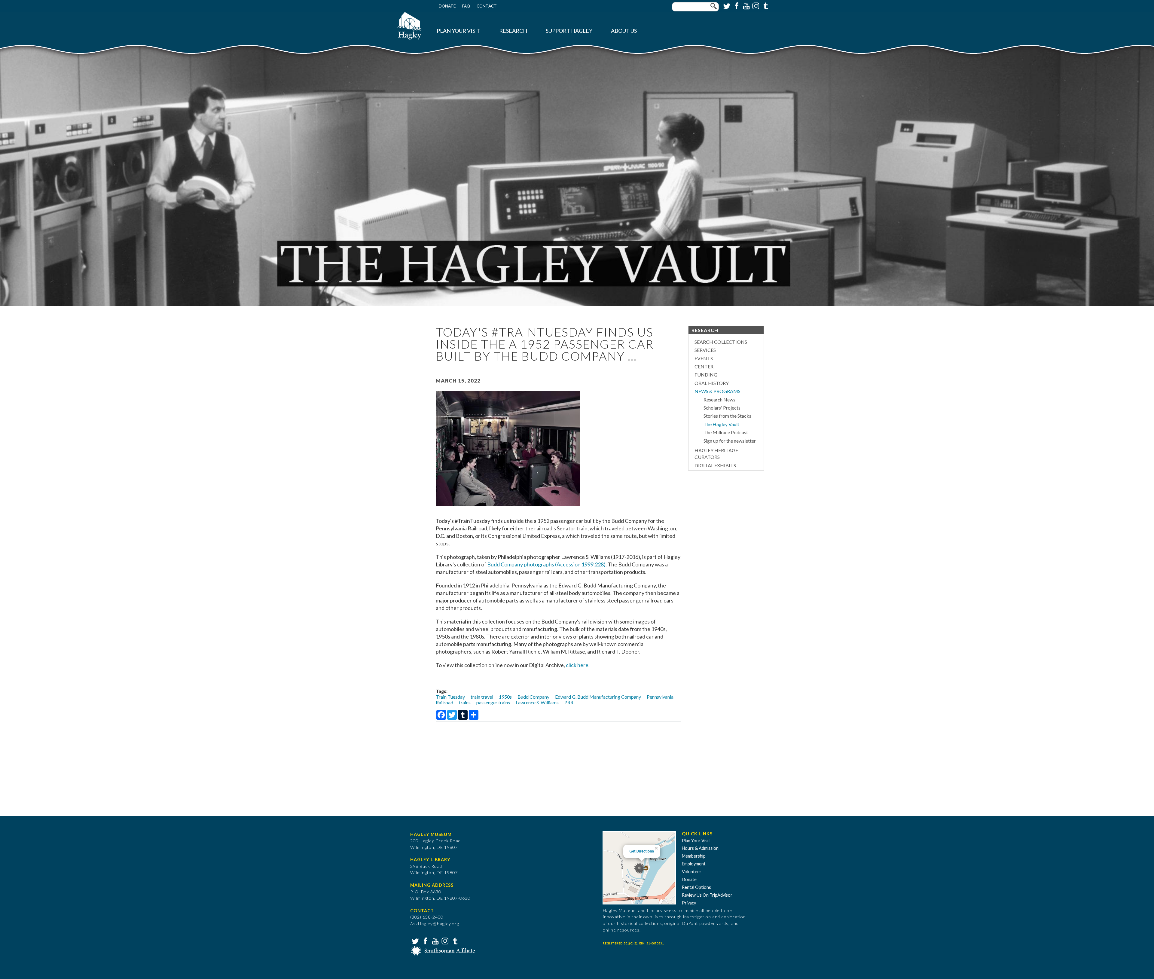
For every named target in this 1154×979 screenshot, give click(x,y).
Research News (719, 399)
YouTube (745, 5)
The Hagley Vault (721, 424)
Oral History (712, 383)
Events (704, 358)
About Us (624, 31)
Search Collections (721, 342)
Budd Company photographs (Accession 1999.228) (546, 564)
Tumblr (764, 5)
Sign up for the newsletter (730, 441)
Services (705, 350)
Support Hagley (569, 31)
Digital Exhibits (715, 465)
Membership (694, 856)
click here (577, 665)
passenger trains (493, 702)
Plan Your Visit (459, 31)
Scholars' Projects (722, 407)
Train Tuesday (450, 697)
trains (465, 702)
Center (704, 366)
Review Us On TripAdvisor (707, 895)
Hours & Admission (700, 848)
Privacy (689, 902)
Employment (694, 863)
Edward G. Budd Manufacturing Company (598, 697)
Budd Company (533, 697)
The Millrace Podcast (726, 432)
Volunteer (691, 871)
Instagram (755, 5)
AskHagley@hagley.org (434, 923)
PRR (568, 702)
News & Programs (717, 391)
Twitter (726, 5)
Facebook (735, 5)
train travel (482, 697)
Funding (706, 374)
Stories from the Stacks (727, 416)
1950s (505, 697)
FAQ (466, 6)
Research (513, 31)
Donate (447, 6)
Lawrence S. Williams (537, 702)
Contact (487, 6)
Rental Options (696, 887)
